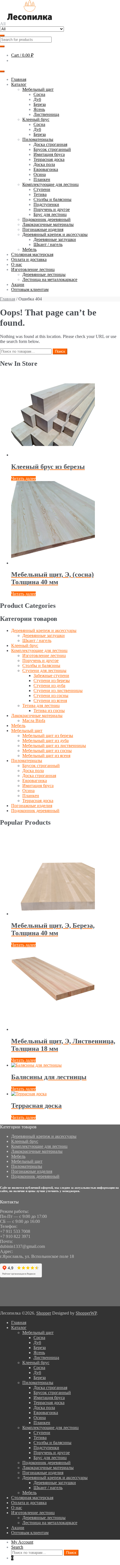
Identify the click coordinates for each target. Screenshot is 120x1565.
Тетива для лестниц (41, 705)
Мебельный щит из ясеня (46, 755)
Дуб (37, 99)
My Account (22, 1542)
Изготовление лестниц (33, 269)
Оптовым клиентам (30, 289)
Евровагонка (45, 169)
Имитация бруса (49, 154)
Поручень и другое (51, 209)
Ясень (39, 109)
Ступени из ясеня (50, 700)
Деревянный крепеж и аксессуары (55, 234)
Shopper (43, 1313)
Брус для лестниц (50, 214)
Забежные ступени (51, 675)
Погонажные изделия (42, 229)
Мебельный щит (38, 89)
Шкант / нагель (48, 244)
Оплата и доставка (29, 259)
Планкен (41, 179)
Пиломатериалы (37, 139)
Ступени (41, 189)
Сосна (39, 94)
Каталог (19, 84)
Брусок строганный (52, 149)
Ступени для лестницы (44, 670)
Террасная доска (48, 159)
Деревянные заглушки (54, 239)
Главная (18, 79)
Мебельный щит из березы (47, 735)
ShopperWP (86, 1313)
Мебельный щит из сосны (47, 750)
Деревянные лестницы (44, 274)
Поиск (60, 351)
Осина (39, 174)
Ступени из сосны (50, 695)
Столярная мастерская (32, 254)
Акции (17, 284)
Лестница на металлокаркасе (49, 279)
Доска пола (44, 164)
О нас (16, 264)
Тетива (40, 194)
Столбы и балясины (52, 199)
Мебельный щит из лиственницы (54, 745)
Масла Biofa (33, 720)
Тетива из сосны (49, 710)
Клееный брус (35, 119)
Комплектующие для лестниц (50, 184)
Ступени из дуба (49, 685)
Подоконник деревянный (46, 219)
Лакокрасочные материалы (48, 224)
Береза (39, 104)
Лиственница (46, 114)
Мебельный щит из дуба (45, 740)
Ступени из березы (51, 680)
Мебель (29, 249)
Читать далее (23, 478)
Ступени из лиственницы (58, 690)
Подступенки (46, 204)
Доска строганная (50, 144)
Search (17, 1547)
